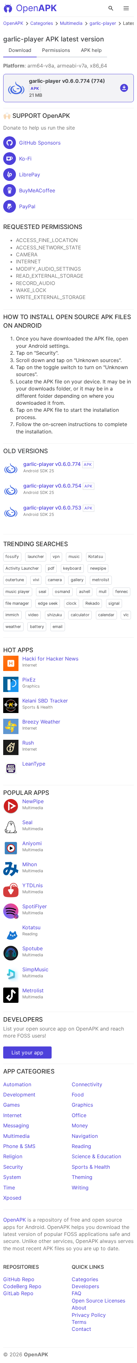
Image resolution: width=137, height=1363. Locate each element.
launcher (36, 556)
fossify (12, 556)
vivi (36, 579)
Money (80, 1125)
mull (102, 591)
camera (55, 579)
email (57, 626)
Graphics (82, 1105)
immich (12, 614)
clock (71, 603)
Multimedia (71, 23)
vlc (126, 614)
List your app (27, 1052)
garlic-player (103, 23)
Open (36, 8)
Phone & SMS (19, 1146)
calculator (80, 614)
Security (13, 1167)
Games (11, 1105)
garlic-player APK (31, 39)
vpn (56, 556)
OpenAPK (13, 23)
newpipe (98, 568)
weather (13, 626)
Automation (17, 1084)
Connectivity (87, 1084)
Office (79, 1115)
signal (113, 603)
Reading (81, 1146)
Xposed (12, 1198)
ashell (84, 591)
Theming (82, 1177)
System (12, 1177)
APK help (91, 50)
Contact (81, 1329)
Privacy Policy (89, 1315)
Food (78, 1094)
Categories (41, 23)
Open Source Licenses (98, 1300)
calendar (106, 614)
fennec (121, 591)
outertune (14, 579)
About (79, 1307)
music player (17, 591)
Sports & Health (91, 1167)
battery (37, 626)
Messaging (16, 1125)
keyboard (72, 568)
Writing (80, 1187)
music (74, 556)
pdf (51, 568)
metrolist (100, 579)
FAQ (76, 1293)
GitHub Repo (18, 1279)
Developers (85, 1286)
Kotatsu (95, 556)
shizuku (54, 614)
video (33, 614)
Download (20, 50)
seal (42, 591)
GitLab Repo (18, 1293)
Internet (12, 1115)
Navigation (85, 1136)
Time (9, 1187)
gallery (77, 579)
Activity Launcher (22, 568)
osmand (62, 591)
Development (19, 1094)
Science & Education (96, 1156)
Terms (79, 1322)
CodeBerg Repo (22, 1286)
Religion (12, 1156)
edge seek (48, 603)
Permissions (56, 50)
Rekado (92, 603)
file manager (17, 603)
